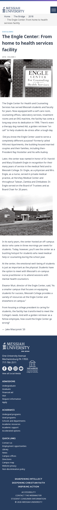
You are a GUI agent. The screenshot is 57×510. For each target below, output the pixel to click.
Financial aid (7, 392)
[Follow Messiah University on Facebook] (4, 368)
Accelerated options (11, 430)
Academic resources (11, 424)
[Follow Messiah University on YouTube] (21, 368)
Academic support (10, 427)
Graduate (6, 389)
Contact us (7, 442)
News (4, 452)
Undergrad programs (11, 414)
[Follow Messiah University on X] (10, 368)
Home (7, 16)
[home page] (29, 10)
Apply (4, 402)
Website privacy (9, 465)
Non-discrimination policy (13, 469)
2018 (30, 16)
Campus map (8, 462)
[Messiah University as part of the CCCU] (32, 366)
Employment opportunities (14, 446)
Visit (4, 395)
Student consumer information (28, 498)
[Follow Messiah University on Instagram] (15, 368)
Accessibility (29, 492)
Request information (11, 399)
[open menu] (53, 10)
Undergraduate (9, 385)
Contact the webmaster (28, 495)
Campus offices (9, 456)
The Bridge (19, 16)
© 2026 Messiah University (28, 502)
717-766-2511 (9, 362)
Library (5, 449)
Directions (6, 459)
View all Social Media (11, 373)
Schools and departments (13, 421)
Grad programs (9, 417)
